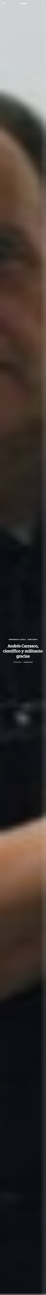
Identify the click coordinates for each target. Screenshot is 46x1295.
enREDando (28, 662)
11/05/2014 (17, 662)
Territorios (32, 639)
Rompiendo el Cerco (17, 639)
